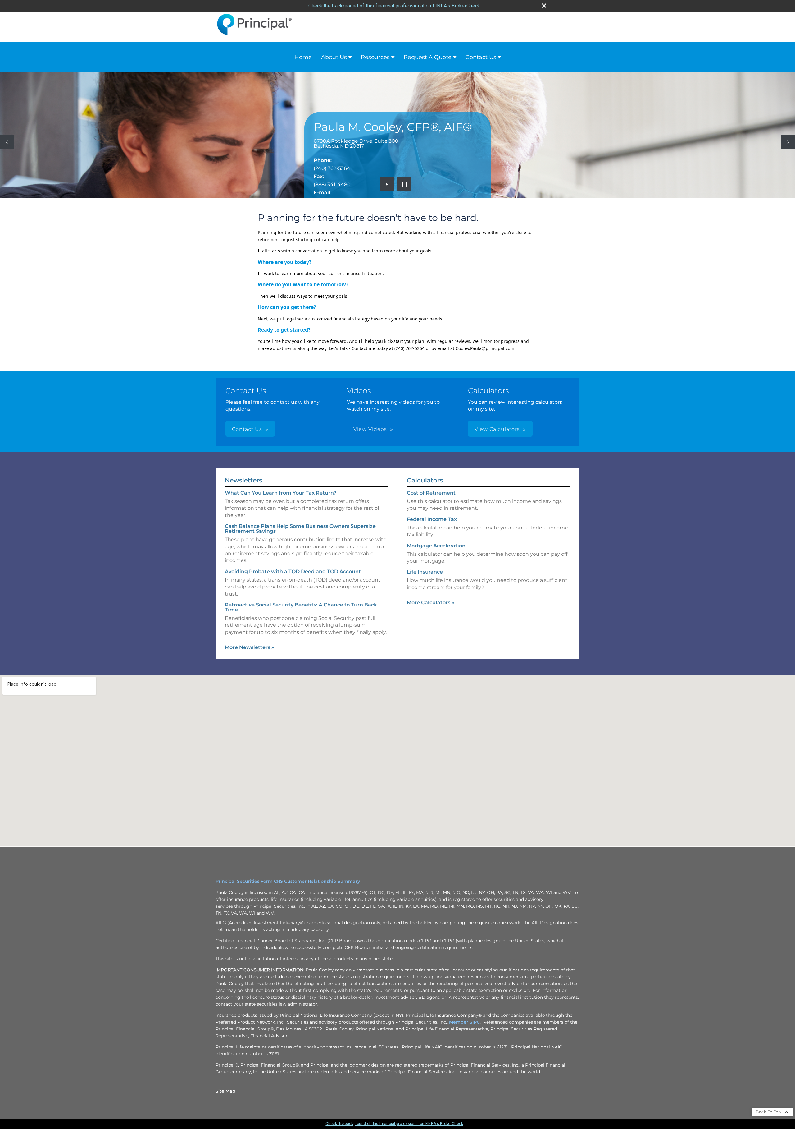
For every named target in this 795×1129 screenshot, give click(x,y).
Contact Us (481, 57)
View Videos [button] (370, 429)
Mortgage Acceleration (436, 546)
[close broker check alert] (544, 5)
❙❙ (405, 184)
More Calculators (430, 603)
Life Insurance (425, 572)
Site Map (225, 1091)
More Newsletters (249, 647)
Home (303, 57)
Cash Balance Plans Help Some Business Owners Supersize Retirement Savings (300, 528)
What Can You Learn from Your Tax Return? (280, 493)
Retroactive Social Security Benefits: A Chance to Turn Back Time (301, 607)
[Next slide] (788, 142)
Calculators (425, 480)
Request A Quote (428, 57)
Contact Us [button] (247, 429)
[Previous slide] (7, 142)
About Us (334, 57)
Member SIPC (464, 1022)
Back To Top (769, 1111)
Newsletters (243, 480)
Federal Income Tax (432, 519)
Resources (375, 57)
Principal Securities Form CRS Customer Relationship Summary (288, 881)
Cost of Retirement (431, 493)
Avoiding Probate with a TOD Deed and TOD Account (293, 571)
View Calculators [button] (497, 429)
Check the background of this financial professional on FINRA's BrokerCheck (394, 6)
